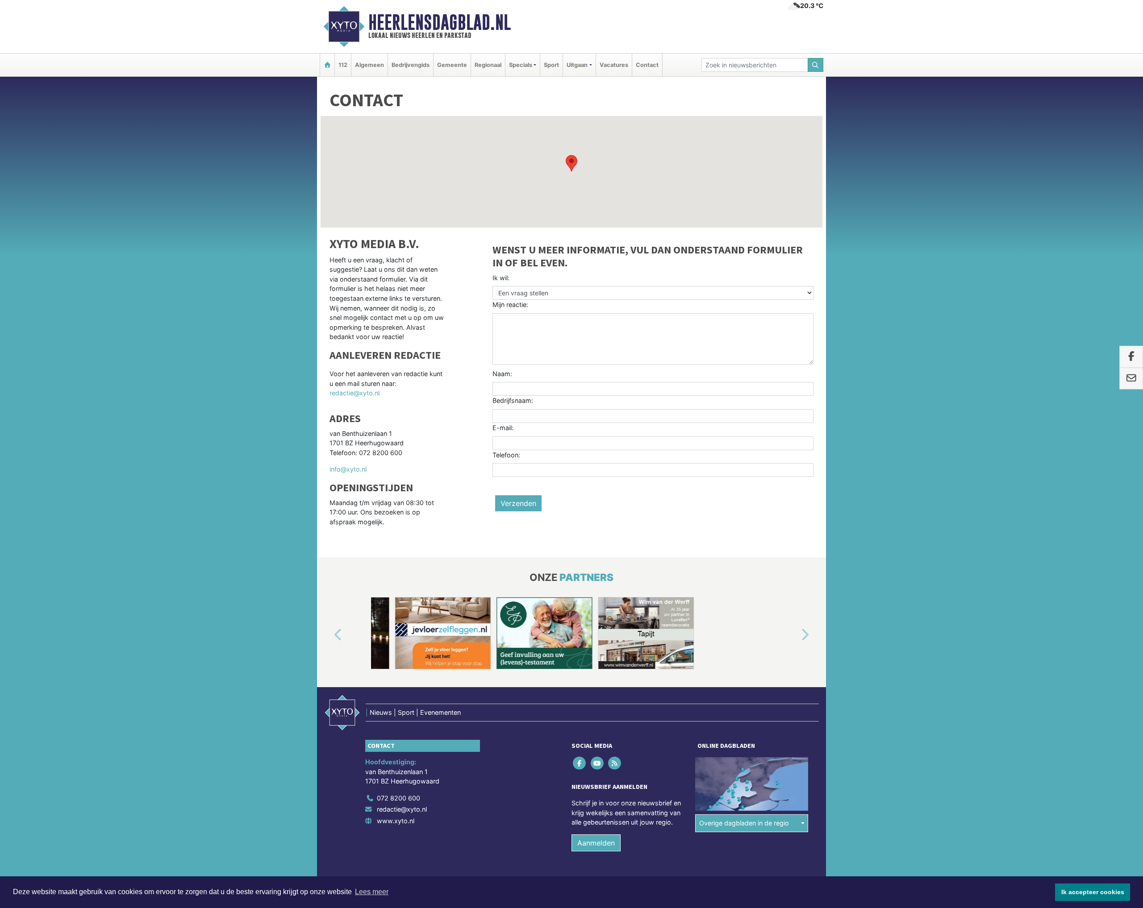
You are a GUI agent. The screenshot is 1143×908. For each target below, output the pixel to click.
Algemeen (369, 65)
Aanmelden (596, 842)
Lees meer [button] (371, 892)
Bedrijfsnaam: (512, 400)
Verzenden (518, 503)
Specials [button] (520, 65)
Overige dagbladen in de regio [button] (744, 823)
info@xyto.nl (348, 469)
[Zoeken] (816, 65)
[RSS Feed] (615, 763)
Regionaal (488, 65)
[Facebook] (580, 763)
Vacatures (614, 65)
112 (342, 65)
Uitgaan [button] (577, 65)
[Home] (327, 65)
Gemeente (452, 65)
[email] (1131, 378)
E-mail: (502, 427)
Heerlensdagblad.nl (439, 22)
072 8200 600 (398, 798)
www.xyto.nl (395, 821)
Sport (551, 65)
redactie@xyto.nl (355, 393)
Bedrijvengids (411, 65)
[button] (571, 163)
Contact (647, 65)
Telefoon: (506, 455)
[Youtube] (597, 763)
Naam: (502, 373)
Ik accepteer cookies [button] (1092, 892)
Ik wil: (500, 278)
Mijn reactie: (510, 304)
